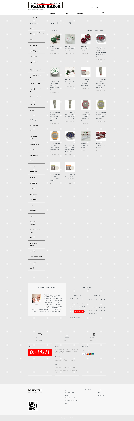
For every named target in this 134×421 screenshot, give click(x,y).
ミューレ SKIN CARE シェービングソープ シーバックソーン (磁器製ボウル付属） (55, 147)
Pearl (31, 216)
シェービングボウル (35, 76)
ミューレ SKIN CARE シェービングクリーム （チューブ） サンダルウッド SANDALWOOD (101, 83)
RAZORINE (33, 200)
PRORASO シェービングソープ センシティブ (69, 48)
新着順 (101, 30)
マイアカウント (95, 7)
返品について (68, 395)
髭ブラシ (32, 105)
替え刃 (32, 131)
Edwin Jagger (34, 125)
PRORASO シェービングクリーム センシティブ (85, 145)
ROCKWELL (34, 211)
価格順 (96, 30)
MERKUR (33, 150)
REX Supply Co (34, 144)
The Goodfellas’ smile (35, 231)
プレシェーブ (34, 56)
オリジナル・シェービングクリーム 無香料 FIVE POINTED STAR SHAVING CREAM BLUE (70, 147)
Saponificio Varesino (33, 223)
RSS (86, 390)
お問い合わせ (101, 395)
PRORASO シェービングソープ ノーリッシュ (85, 48)
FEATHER (33, 262)
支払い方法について (70, 398)
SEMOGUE (33, 194)
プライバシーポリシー (70, 403)
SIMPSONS (33, 183)
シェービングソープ (37, 17)
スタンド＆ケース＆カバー (35, 90)
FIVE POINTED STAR (34, 137)
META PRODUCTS (36, 257)
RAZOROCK (34, 155)
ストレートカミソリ (35, 98)
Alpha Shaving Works (34, 244)
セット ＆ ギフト (35, 83)
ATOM (89, 390)
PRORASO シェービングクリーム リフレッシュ (69, 81)
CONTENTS (80, 13)
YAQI (31, 238)
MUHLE (32, 177)
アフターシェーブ (35, 70)
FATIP (32, 205)
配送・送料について (70, 392)
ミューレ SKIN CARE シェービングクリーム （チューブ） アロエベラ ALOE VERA (55, 116)
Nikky (31, 161)
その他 (32, 110)
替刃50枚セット (35, 45)
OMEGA (32, 188)
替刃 (31, 40)
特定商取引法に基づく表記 (71, 400)
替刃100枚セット (35, 51)
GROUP (67, 13)
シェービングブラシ (35, 34)
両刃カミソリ (34, 28)
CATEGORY (53, 13)
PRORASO (33, 172)
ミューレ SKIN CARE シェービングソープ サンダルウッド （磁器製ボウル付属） (85, 116)
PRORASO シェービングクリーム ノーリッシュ (100, 145)
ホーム (29, 17)
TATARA (32, 251)
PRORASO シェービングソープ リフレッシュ (54, 48)
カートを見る (101, 392)
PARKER (32, 166)
